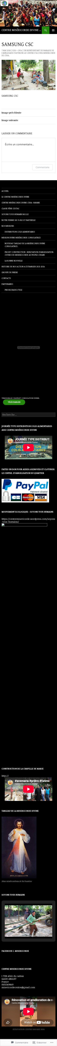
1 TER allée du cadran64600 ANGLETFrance (13, 979)
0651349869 (7, 984)
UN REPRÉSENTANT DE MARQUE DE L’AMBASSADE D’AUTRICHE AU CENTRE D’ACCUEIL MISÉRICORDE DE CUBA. (28, 53)
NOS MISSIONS (8, 226)
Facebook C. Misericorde (15, 951)
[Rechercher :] (28, 414)
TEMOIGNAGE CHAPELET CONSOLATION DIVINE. (21, 398)
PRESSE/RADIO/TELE (13, 290)
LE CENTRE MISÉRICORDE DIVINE (15, 197)
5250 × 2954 (17, 50)
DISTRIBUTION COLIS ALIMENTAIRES (20, 231)
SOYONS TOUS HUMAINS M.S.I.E (15, 214)
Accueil (5, 191)
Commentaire (42, 167)
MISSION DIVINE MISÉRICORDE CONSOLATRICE (21, 237)
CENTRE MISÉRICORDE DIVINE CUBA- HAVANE (21, 202)
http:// (5, 775)
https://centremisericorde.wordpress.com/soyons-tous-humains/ (28, 520)
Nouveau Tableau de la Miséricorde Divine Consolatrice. (25, 244)
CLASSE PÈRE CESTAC (10, 208)
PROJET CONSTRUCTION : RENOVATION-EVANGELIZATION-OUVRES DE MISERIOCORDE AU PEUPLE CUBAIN (29, 253)
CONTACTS (6, 278)
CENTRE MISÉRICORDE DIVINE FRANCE (22, 30)
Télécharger (14, 402)
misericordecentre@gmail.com (18, 987)
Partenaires (7, 284)
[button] (21, 930)
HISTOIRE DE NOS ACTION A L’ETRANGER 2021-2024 (23, 266)
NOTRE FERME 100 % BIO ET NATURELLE (19, 220)
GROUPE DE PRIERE (10, 272)
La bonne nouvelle (14, 260)
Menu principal (53, 30)
